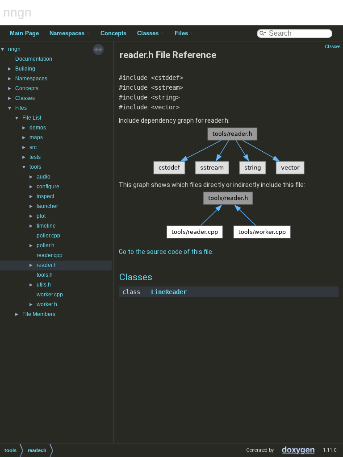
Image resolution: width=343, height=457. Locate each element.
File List (31, 118)
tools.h (45, 275)
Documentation (33, 59)
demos (37, 128)
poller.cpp (48, 236)
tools (35, 167)
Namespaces (67, 33)
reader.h (47, 265)
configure (48, 186)
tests (35, 157)
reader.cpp (50, 255)
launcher (47, 206)
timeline (46, 226)
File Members (38, 314)
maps (36, 137)
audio (43, 177)
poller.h (45, 245)
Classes (148, 33)
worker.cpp (50, 294)
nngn (14, 49)
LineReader (169, 291)
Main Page (24, 33)
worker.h (47, 304)
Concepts (113, 33)
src (33, 147)
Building (25, 69)
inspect (45, 196)
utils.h (44, 285)
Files (181, 33)
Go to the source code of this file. (166, 251)
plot (41, 216)
